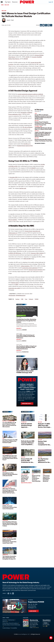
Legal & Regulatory (7, 454)
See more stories (40, 143)
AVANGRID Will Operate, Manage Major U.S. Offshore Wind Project (43, 128)
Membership (11, 620)
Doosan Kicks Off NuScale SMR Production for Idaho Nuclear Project (27, 461)
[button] (2, 2)
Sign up (44, 626)
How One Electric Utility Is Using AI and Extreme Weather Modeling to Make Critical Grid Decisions (26, 347)
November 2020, (14, 177)
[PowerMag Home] (27, 2)
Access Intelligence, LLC (24, 634)
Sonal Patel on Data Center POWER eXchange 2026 (25, 371)
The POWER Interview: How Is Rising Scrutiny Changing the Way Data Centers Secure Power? (10, 457)
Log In (50, 2)
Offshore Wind (38, 126)
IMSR (16, 284)
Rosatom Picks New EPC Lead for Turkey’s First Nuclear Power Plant (43, 140)
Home (2, 5)
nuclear (17, 299)
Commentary (5, 520)
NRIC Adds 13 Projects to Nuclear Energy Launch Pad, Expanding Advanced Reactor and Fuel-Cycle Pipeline (10, 491)
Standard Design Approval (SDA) (25, 145)
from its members (12, 219)
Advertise (5, 620)
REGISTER (18, 328)
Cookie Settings (6, 628)
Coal (36, 113)
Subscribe (35, 627)
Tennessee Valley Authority (37, 253)
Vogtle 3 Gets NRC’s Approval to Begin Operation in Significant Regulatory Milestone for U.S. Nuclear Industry (43, 134)
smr (26, 299)
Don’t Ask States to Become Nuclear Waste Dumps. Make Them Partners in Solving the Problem (10, 524)
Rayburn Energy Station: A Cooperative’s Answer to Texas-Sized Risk (36, 478)
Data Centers (6, 504)
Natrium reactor (15, 282)
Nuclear (7, 5)
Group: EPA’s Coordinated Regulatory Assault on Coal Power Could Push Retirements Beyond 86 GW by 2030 (43, 117)
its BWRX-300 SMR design (14, 253)
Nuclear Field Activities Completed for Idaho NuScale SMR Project (44, 443)
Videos (19, 356)
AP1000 (27, 57)
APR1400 (25, 59)
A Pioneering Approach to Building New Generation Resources (46, 478)
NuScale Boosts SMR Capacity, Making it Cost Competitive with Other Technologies (27, 444)
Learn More (32, 611)
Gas (3, 438)
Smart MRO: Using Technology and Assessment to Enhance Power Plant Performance (25, 336)
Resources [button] (15, 2)
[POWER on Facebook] (8, 593)
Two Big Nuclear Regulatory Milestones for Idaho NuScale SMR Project (44, 461)
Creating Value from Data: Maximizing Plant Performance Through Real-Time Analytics (26, 320)
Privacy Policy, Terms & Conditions (10, 623)
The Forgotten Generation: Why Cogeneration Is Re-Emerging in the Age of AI (9, 557)
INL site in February (27, 127)
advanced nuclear (7, 487)
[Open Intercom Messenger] (51, 638)
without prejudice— (25, 266)
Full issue (37, 111)
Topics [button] (9, 2)
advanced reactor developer (36, 269)
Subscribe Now (26, 403)
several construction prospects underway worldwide (30, 94)
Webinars (20, 304)
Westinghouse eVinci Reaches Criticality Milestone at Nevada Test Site (10, 474)
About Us (5, 621)
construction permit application (30, 268)
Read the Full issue (26, 482)
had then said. (22, 188)
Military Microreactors (9, 421)
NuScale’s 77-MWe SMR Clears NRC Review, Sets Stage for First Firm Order (44, 426)
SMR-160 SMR (27, 258)
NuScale (31, 299)
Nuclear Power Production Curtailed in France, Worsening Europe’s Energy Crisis (43, 123)
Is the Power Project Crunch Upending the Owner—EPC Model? (25, 478)
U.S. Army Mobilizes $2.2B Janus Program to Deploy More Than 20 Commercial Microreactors (9, 424)
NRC (22, 299)
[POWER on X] (11, 593)
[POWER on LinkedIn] (13, 593)
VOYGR (36, 299)
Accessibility (14, 628)
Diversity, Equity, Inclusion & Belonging (11, 624)
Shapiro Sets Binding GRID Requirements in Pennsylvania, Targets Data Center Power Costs (9, 541)
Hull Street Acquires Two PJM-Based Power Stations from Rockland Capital (10, 441)
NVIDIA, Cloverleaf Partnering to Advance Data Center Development (10, 507)
